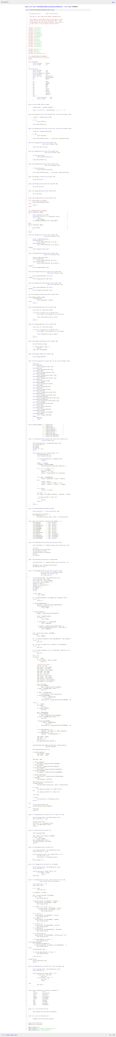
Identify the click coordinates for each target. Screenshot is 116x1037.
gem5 (26, 6)
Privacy (11, 1035)
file (53, 9)
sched (69, 6)
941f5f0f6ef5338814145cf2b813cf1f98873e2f (49, 6)
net (66, 6)
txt (110, 1034)
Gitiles (8, 1035)
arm (30, 6)
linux (34, 6)
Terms (15, 1035)
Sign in (113, 2)
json (114, 1034)
